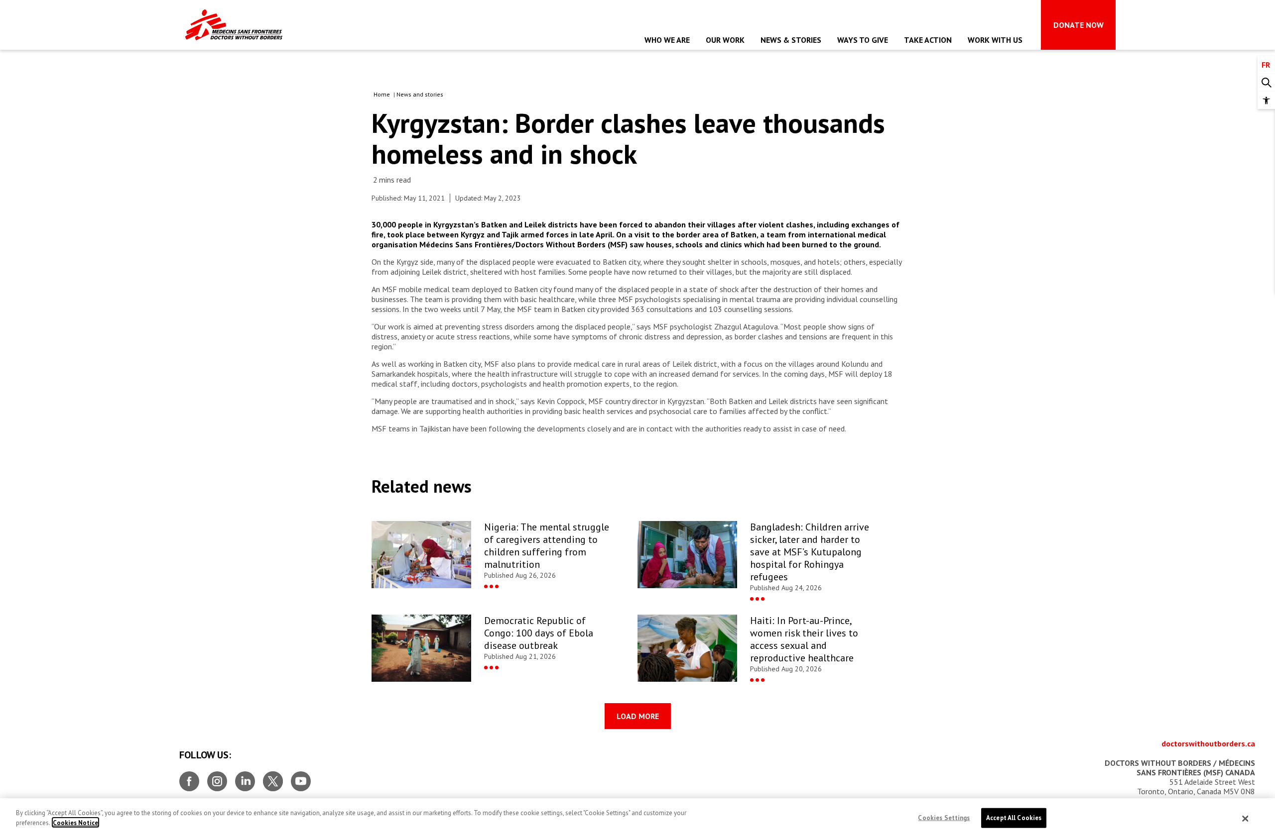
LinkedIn (245, 777)
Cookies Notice (75, 822)
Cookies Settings (944, 818)
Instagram (217, 777)
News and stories (419, 94)
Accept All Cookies (1013, 818)
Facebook (189, 777)
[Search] (1266, 83)
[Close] (1246, 818)
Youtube (301, 777)
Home (382, 94)
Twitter (273, 777)
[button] (1266, 100)
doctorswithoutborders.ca (1208, 743)
